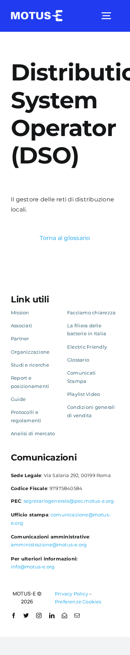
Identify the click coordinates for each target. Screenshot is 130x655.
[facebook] (13, 615)
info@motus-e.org (33, 566)
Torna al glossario (65, 238)
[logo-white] (37, 12)
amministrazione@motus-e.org (49, 544)
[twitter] (26, 615)
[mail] (77, 615)
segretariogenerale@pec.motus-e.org (68, 501)
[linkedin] (52, 615)
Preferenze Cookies (78, 601)
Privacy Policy (71, 594)
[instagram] (39, 615)
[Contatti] (64, 615)
